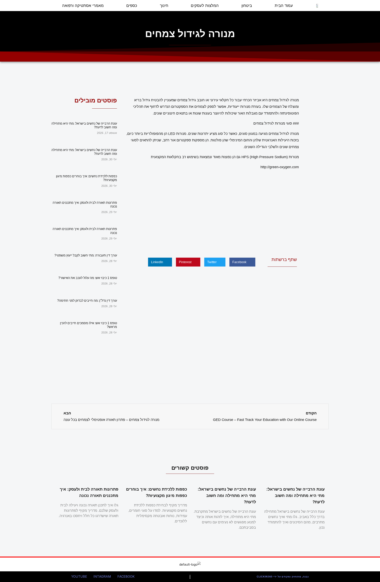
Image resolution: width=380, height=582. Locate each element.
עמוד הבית (284, 5)
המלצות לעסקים (205, 5)
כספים (131, 5)
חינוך (164, 5)
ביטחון (246, 5)
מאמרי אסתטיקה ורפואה (83, 5)
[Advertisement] (212, 211)
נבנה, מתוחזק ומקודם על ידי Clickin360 (283, 576)
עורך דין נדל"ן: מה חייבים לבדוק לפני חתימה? (87, 300)
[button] (242, 262)
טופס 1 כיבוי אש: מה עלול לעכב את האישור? (87, 278)
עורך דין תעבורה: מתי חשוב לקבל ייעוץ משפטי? (85, 255)
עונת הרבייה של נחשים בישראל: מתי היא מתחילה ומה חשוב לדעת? (295, 495)
